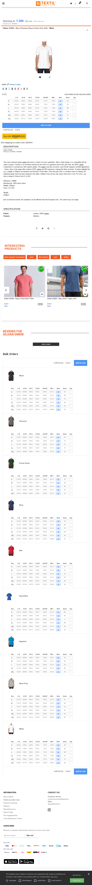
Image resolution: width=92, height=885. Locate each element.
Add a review (46, 344)
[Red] (18, 89)
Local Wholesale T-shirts (12, 818)
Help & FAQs (8, 812)
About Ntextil (8, 797)
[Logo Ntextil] (46, 3)
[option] (46, 57)
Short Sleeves (43, 257)
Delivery (6, 806)
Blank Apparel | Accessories (14, 257)
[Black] (12, 89)
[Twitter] (42, 228)
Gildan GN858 (7, 150)
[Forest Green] (24, 89)
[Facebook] (36, 228)
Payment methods (10, 803)
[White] (9, 89)
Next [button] (87, 59)
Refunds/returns (9, 809)
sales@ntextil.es (54, 804)
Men (55, 257)
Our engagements (10, 815)
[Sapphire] (15, 89)
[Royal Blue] (3, 89)
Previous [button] (6, 59)
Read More (54, 877)
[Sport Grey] (21, 89)
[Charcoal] (27, 89)
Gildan (5, 28)
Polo (31, 257)
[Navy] (6, 89)
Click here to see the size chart (78, 94)
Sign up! (29, 835)
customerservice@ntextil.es (58, 799)
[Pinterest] (48, 228)
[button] (71, 3)
